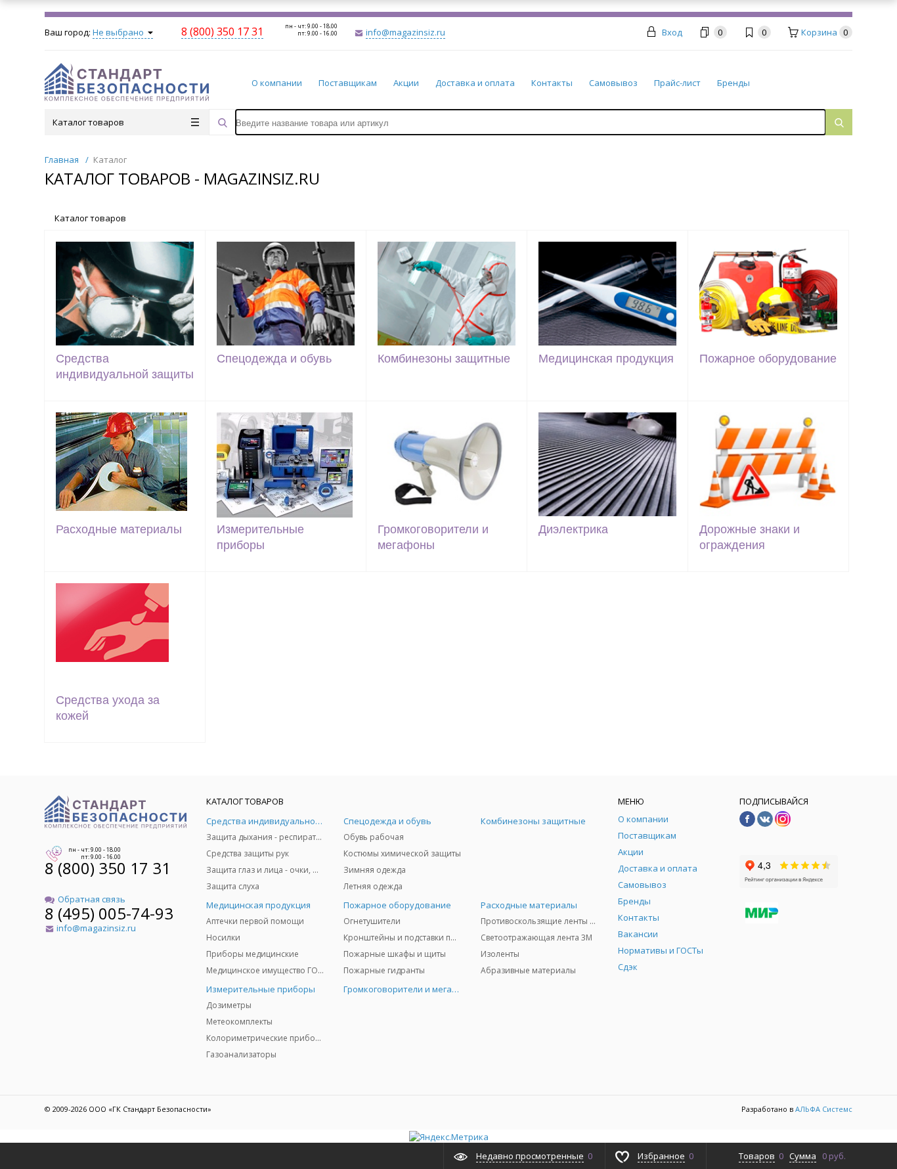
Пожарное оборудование (768, 358)
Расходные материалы (119, 529)
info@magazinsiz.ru (405, 32)
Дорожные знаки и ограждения (749, 537)
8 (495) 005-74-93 (109, 913)
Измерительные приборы (260, 537)
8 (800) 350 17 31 (108, 868)
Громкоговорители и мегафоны (433, 537)
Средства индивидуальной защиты (125, 366)
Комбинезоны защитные (444, 358)
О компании (277, 83)
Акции (406, 83)
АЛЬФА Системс (822, 1109)
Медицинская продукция (606, 358)
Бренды (733, 83)
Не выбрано (119, 32)
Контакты (552, 83)
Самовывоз (613, 83)
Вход (672, 32)
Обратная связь (91, 899)
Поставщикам (347, 83)
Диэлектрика (573, 529)
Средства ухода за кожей (108, 708)
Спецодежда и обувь (274, 358)
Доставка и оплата (475, 83)
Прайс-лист (677, 83)
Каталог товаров (88, 122)
